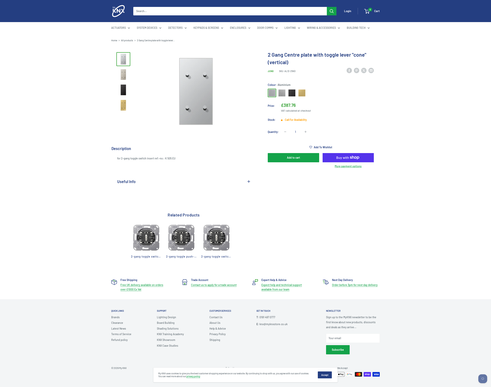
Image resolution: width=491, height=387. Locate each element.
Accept (324, 375)
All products (127, 40)
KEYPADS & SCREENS (206, 27)
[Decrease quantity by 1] (285, 132)
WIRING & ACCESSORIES (321, 27)
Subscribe (338, 349)
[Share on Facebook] (349, 70)
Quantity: (273, 131)
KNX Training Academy (170, 334)
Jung (271, 71)
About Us (214, 322)
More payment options (348, 166)
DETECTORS (175, 27)
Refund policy (119, 339)
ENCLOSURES (238, 27)
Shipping (214, 339)
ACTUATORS (118, 27)
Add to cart (293, 157)
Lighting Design (166, 317)
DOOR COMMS (265, 27)
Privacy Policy (217, 334)
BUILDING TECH (356, 27)
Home (114, 40)
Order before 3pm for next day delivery (355, 285)
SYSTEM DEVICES (147, 27)
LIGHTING (290, 27)
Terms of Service (121, 334)
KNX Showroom (166, 339)
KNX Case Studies (167, 345)
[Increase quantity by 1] (306, 132)
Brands (115, 317)
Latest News (118, 328)
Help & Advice (217, 328)
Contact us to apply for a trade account (214, 285)
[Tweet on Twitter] (364, 70)
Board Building (166, 322)
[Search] (331, 11)
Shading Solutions (168, 328)
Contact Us (215, 317)
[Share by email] (371, 70)
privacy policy (193, 376)
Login (347, 11)
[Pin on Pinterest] (356, 70)
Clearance (117, 322)
